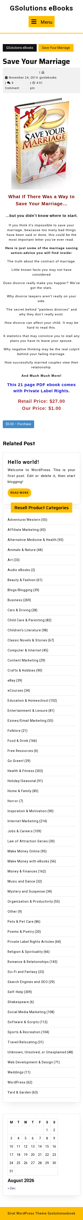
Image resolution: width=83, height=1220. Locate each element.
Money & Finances (22, 871)
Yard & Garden (19, 1092)
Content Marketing (23, 660)
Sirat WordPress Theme (27, 1213)
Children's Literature (24, 630)
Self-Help (15, 992)
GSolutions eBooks (41, 8)
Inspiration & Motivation (27, 811)
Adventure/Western (24, 519)
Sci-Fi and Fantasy (22, 972)
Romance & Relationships (28, 961)
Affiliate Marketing (23, 529)
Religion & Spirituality (25, 951)
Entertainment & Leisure (28, 710)
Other (12, 911)
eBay (11, 680)
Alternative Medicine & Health (32, 540)
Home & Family (20, 791)
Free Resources (20, 750)
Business (15, 600)
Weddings (16, 1072)
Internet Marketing (23, 821)
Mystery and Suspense (26, 891)
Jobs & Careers (20, 831)
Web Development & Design (30, 1062)
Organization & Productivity (30, 901)
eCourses (15, 690)
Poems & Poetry (21, 931)
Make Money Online (24, 851)
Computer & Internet (25, 650)
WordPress (17, 1082)
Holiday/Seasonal (22, 781)
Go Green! (16, 761)
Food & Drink (18, 740)
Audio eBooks (19, 570)
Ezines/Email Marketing (27, 720)
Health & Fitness (21, 771)
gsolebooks (48, 78)
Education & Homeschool (28, 700)
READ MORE (20, 493)
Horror (13, 801)
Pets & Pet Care (21, 921)
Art (10, 560)
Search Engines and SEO (28, 982)
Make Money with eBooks (28, 861)
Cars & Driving (19, 610)
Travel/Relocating (22, 1042)
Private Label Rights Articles (31, 941)
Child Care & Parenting (26, 620)
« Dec (11, 1188)
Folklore (14, 730)
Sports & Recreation (24, 1032)
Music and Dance (21, 881)
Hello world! (23, 462)
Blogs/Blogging (20, 590)
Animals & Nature (22, 550)
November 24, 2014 (23, 78)
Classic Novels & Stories (27, 640)
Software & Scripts (23, 1022)
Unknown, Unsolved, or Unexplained (37, 1052)
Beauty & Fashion (22, 580)
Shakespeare (18, 1002)
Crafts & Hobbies (22, 670)
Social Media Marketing (27, 1012)
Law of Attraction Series (28, 841)
